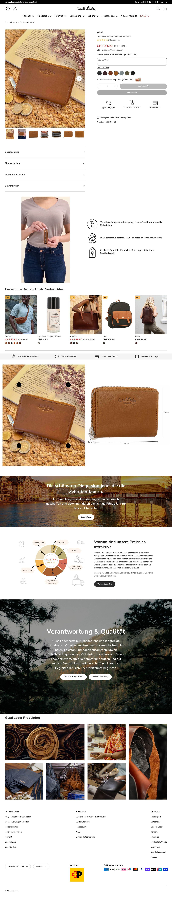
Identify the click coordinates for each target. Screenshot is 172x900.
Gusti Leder (15, 891)
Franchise (155, 837)
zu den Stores (68, 672)
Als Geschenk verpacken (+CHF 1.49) (116, 79)
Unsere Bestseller (104, 584)
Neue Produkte (129, 16)
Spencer (8, 336)
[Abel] (99, 73)
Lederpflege (86, 517)
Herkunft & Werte (159, 842)
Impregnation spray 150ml (49, 336)
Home (7, 22)
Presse (154, 857)
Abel (33, 22)
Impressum (81, 826)
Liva (104, 336)
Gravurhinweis (103, 67)
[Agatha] (86, 314)
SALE (143, 16)
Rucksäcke (43, 16)
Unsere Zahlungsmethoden (17, 821)
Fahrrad (59, 16)
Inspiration (155, 847)
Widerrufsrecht (82, 821)
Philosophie (156, 816)
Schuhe (91, 16)
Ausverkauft (143, 86)
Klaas (137, 336)
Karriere (154, 832)
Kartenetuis (25, 22)
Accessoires (108, 16)
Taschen (27, 16)
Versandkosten (116, 50)
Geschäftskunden (158, 852)
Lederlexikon (10, 847)
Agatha (73, 336)
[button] (8, 8)
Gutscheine (156, 821)
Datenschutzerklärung (85, 837)
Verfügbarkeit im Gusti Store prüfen (115, 117)
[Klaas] (151, 314)
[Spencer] (21, 314)
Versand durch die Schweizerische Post (21, 2)
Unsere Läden (157, 826)
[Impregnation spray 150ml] (53, 314)
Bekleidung (75, 16)
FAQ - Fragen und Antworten (18, 816)
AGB (78, 832)
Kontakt (8, 837)
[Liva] (118, 314)
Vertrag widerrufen (13, 832)
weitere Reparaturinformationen (96, 672)
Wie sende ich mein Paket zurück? (91, 816)
